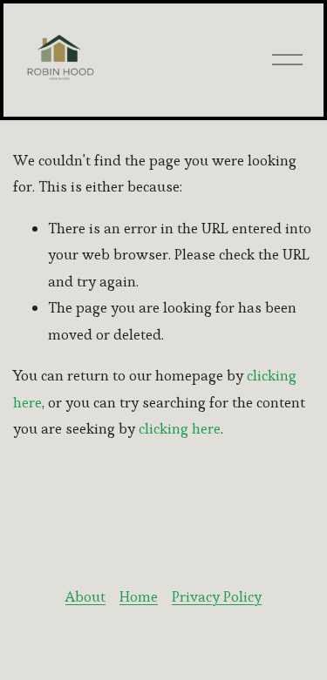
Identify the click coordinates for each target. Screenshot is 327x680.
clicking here (180, 428)
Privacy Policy (217, 596)
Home (138, 596)
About (85, 596)
